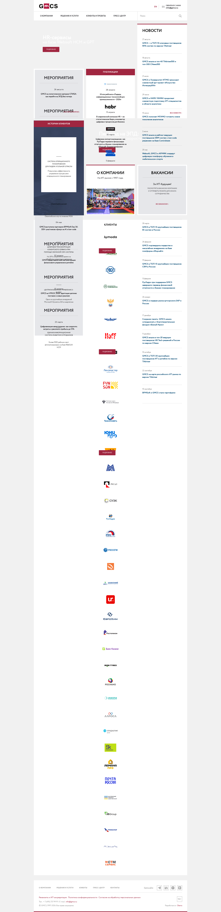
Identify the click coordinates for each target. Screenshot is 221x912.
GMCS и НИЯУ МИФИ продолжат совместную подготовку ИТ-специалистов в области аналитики (161, 101)
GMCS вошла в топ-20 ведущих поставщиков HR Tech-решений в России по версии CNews (161, 340)
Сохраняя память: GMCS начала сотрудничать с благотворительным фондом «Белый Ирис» (158, 322)
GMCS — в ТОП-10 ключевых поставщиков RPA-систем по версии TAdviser (161, 44)
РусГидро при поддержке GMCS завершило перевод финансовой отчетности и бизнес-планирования (158, 285)
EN (155, 7)
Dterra (179, 905)
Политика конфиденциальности (82, 897)
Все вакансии (162, 204)
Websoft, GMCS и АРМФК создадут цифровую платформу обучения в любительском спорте (158, 156)
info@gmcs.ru (172, 8)
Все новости (175, 113)
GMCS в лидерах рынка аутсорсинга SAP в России (161, 302)
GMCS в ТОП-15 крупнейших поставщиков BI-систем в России (161, 228)
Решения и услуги (69, 16)
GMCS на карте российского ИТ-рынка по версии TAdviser (161, 376)
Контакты (114, 888)
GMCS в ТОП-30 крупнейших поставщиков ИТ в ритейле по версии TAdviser (159, 358)
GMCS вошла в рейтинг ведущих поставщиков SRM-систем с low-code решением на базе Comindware (159, 138)
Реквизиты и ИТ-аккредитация (53, 897)
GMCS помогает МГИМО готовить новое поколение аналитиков (161, 118)
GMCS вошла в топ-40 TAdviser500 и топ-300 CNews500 (159, 63)
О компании (46, 16)
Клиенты (83, 888)
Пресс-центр (119, 16)
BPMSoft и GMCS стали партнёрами (158, 392)
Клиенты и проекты (96, 16)
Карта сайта (148, 888)
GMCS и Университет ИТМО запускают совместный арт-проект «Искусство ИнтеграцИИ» (160, 82)
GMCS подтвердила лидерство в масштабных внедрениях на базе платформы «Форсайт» (157, 248)
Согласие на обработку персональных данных (120, 897)
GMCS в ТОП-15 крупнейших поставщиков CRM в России (161, 265)
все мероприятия (71, 112)
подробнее (107, 251)
